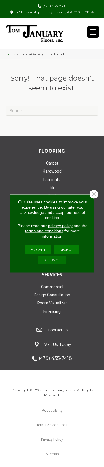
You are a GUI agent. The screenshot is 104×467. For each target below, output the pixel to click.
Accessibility (52, 410)
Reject (66, 249)
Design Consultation (52, 295)
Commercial (52, 286)
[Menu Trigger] (93, 32)
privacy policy (60, 225)
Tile (52, 187)
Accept (38, 249)
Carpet (52, 163)
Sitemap (52, 454)
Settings (52, 260)
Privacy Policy (52, 439)
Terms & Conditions (52, 425)
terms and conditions (44, 231)
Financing (52, 311)
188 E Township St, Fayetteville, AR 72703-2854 (54, 12)
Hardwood (52, 171)
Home (11, 54)
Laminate (52, 179)
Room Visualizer (52, 303)
